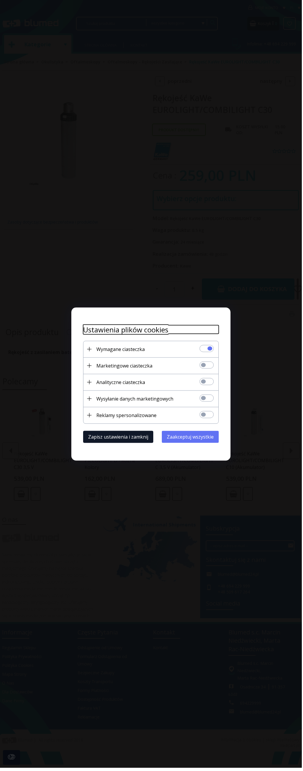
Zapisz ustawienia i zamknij (118, 436)
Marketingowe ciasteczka (124, 365)
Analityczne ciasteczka (120, 382)
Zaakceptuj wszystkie (190, 436)
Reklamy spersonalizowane (126, 415)
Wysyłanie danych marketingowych (134, 398)
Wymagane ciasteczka (120, 349)
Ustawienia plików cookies (125, 329)
